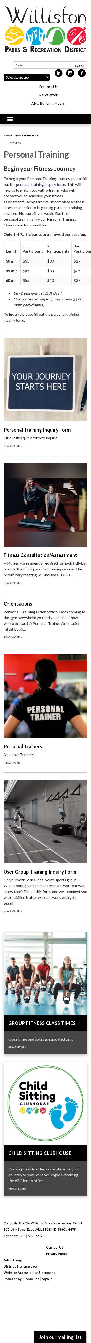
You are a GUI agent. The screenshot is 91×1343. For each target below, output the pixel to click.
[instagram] (70, 75)
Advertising (13, 1260)
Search (79, 65)
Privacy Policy (56, 1254)
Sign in (47, 1279)
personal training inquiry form (40, 184)
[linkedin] (59, 75)
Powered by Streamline (21, 1279)
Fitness (15, 143)
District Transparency (21, 1266)
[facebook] (82, 75)
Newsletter (48, 94)
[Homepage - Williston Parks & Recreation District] (45, 32)
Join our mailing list (60, 1337)
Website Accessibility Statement (29, 1273)
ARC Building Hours (48, 103)
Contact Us (48, 86)
